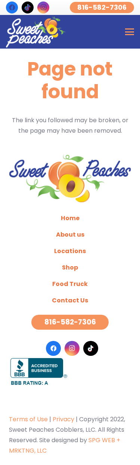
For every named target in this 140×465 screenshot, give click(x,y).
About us (70, 234)
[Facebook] (12, 7)
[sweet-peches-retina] (35, 31)
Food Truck (70, 284)
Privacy (63, 419)
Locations (70, 251)
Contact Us (70, 300)
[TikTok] (28, 7)
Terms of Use (28, 419)
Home (70, 218)
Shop (70, 267)
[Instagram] (43, 7)
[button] (129, 31)
